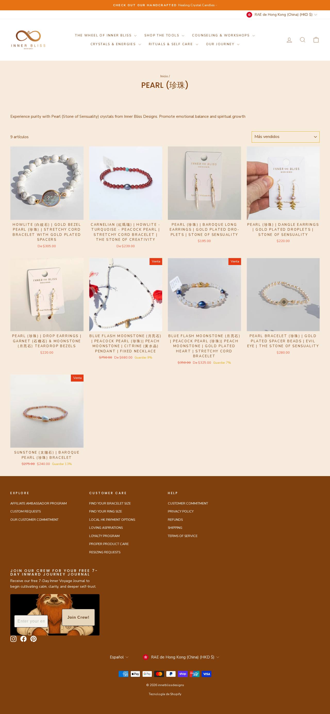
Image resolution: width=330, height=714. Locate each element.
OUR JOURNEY (221, 44)
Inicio (164, 76)
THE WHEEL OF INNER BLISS (104, 35)
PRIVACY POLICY (181, 511)
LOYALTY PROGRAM (104, 536)
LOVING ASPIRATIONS (106, 527)
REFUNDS (175, 519)
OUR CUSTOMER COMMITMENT (34, 519)
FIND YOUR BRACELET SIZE (110, 503)
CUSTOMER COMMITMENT (188, 503)
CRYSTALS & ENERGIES (113, 44)
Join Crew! (78, 617)
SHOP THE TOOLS (162, 35)
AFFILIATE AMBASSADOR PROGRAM (38, 503)
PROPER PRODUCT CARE (109, 544)
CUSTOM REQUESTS (25, 511)
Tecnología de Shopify (165, 694)
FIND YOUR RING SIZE (105, 511)
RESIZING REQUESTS (104, 552)
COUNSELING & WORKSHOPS (221, 35)
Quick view (47, 213)
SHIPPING (175, 527)
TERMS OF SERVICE (182, 536)
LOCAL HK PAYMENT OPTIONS (112, 519)
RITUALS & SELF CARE (171, 44)
